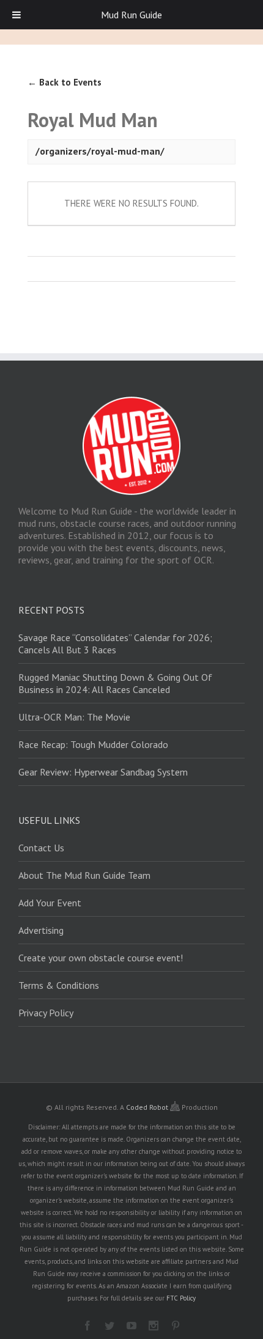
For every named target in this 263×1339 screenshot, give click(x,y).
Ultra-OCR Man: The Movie (74, 717)
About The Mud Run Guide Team (84, 875)
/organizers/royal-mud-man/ (100, 151)
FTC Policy (181, 1298)
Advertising (41, 930)
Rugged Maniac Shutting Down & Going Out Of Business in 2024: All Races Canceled (115, 683)
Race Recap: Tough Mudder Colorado (93, 744)
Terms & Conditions (58, 985)
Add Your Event (49, 903)
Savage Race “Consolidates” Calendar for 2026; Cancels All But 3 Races (115, 643)
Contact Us (41, 848)
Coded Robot (148, 1107)
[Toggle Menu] (16, 14)
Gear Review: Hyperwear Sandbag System (103, 772)
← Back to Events (65, 82)
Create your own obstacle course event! (100, 958)
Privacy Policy (45, 1013)
